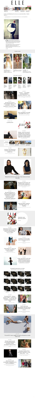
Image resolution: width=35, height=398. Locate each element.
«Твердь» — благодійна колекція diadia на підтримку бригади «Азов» (24, 94)
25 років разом (10, 122)
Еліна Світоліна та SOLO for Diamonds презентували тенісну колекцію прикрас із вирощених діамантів (24, 260)
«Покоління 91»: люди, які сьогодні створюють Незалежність (10, 250)
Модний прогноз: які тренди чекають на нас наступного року (17, 71)
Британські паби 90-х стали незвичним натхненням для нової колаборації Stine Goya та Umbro (9, 230)
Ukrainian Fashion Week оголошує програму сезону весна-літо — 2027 (24, 352)
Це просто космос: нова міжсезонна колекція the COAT (24, 240)
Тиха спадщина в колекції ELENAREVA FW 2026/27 (24, 113)
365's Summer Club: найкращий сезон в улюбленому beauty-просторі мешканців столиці (27, 71)
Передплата (29, 6)
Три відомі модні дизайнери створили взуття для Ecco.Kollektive (9, 362)
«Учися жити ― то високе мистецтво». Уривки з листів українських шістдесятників (24, 86)
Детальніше (19, 220)
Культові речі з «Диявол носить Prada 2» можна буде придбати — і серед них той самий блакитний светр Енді (9, 299)
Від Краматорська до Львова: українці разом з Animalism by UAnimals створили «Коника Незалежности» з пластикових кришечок (10, 195)
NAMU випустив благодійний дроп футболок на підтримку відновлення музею (24, 307)
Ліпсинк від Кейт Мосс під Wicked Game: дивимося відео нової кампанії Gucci (24, 184)
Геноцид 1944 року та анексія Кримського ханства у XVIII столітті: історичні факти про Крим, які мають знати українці (10, 87)
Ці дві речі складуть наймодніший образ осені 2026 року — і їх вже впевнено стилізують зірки (8, 71)
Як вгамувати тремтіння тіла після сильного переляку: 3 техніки (15, 86)
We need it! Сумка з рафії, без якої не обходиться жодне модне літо (17, 336)
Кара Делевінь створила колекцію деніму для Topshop (24, 204)
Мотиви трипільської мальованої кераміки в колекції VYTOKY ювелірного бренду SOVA (10, 342)
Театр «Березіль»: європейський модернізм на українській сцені (5, 86)
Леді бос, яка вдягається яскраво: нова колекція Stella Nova (9, 150)
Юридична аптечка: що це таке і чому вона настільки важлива (17, 177)
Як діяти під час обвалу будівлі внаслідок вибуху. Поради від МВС (29, 86)
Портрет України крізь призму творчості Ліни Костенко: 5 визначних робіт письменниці (19, 86)
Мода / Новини (9, 339)
